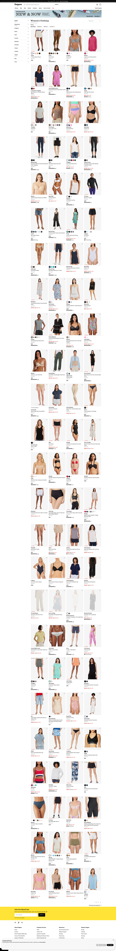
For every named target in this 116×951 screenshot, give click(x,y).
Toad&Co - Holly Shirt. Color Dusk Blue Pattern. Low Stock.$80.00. (39, 117)
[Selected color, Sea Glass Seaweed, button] (67, 232)
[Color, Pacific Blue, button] (69, 160)
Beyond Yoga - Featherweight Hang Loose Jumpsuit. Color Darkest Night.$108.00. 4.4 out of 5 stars (57, 224)
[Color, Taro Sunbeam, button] (71, 232)
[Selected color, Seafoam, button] (50, 855)
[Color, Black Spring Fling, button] (69, 232)
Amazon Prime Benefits (19, 935)
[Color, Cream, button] (69, 374)
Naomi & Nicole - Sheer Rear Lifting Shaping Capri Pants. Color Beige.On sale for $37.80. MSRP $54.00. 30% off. (74, 400)
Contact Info (39, 931)
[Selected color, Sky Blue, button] (85, 892)
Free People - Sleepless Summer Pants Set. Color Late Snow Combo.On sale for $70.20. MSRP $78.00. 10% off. (92, 708)
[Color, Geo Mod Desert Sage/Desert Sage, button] (89, 512)
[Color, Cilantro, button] (75, 160)
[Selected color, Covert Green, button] (67, 855)
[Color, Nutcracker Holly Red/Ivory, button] (85, 512)
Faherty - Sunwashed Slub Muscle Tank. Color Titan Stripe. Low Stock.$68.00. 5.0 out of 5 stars (39, 330)
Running (83, 935)
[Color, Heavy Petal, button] (91, 232)
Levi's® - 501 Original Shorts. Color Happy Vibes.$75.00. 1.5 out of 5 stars (39, 224)
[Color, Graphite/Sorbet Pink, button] (57, 855)
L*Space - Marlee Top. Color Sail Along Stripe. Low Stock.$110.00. (74, 45)
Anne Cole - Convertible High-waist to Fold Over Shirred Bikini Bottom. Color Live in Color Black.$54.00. (57, 504)
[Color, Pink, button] (69, 53)
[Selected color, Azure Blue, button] (85, 89)
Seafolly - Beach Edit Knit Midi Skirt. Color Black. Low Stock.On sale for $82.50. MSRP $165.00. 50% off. (92, 572)
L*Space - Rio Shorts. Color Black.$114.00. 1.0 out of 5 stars (92, 224)
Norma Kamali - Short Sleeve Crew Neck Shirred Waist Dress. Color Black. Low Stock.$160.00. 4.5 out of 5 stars (92, 365)
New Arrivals (84, 933)
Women (45, 26)
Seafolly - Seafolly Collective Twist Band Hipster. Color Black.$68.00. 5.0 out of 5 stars (57, 468)
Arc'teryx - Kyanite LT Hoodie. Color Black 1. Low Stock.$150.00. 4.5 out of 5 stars (92, 189)
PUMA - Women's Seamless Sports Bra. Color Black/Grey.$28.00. (92, 743)
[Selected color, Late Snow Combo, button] (85, 717)
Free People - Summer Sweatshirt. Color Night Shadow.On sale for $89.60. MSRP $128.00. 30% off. (57, 400)
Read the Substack (64, 1)
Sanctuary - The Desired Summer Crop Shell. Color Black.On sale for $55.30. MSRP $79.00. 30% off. (92, 673)
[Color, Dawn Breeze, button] (53, 125)
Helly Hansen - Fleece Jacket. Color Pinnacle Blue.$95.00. (74, 365)
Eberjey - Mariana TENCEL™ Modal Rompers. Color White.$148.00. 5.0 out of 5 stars (74, 294)
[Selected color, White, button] (67, 197)
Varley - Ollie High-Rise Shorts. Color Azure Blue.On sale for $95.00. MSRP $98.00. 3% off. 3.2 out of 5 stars (92, 81)
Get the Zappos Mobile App (20, 933)
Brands (82, 929)
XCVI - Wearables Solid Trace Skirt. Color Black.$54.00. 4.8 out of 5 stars (57, 153)
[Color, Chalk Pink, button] (36, 820)
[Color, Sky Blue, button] (87, 232)
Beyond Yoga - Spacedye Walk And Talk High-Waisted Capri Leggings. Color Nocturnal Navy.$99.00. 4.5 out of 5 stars (39, 153)
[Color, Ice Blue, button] (71, 302)
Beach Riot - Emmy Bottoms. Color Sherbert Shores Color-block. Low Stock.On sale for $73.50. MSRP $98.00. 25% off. (74, 117)
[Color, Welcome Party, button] (40, 232)
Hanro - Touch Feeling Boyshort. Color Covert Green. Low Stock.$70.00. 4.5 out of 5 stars (74, 848)
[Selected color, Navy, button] (32, 89)
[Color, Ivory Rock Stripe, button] (40, 337)
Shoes (82, 937)
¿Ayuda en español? (41, 933)
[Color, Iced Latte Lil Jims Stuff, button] (52, 681)
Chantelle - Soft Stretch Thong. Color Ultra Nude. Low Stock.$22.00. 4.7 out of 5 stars (39, 539)
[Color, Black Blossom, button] (73, 232)
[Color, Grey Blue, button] (52, 53)
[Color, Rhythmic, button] (87, 681)
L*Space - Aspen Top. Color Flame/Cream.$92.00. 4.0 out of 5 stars (74, 468)
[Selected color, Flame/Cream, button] (67, 477)
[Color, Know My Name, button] (34, 232)
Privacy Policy (42, 942)
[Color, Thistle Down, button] (34, 53)
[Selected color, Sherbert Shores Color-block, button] (67, 125)
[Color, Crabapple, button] (73, 160)
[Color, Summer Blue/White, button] (53, 855)
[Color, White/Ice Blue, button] (52, 855)
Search (56, 4)
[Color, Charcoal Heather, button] (38, 820)
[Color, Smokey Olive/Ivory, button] (59, 855)
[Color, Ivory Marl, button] (87, 89)
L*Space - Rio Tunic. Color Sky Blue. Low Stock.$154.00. (92, 883)
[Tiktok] (18, 922)
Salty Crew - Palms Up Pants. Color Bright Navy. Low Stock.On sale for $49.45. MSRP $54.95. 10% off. (74, 777)
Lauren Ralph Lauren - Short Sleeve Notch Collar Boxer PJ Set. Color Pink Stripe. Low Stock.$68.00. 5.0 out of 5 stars (57, 81)
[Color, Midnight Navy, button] (69, 89)
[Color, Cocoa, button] (36, 337)
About (15, 929)
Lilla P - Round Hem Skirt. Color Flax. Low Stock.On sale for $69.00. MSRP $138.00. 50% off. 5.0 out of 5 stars (57, 539)
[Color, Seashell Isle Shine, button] (87, 125)
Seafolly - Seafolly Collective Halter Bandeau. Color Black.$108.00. (92, 468)
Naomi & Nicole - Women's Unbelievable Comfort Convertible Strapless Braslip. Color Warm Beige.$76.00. (57, 708)
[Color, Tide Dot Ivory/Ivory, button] (93, 512)
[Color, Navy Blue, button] (87, 785)
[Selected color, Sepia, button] (50, 53)
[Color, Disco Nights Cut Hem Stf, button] (38, 232)
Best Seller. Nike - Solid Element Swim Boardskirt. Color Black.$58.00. (92, 777)
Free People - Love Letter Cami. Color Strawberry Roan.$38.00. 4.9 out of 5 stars (57, 117)
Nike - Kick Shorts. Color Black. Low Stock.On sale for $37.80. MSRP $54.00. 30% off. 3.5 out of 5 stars (57, 434)
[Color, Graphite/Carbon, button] (69, 613)
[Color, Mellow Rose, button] (36, 53)
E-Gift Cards (62, 937)
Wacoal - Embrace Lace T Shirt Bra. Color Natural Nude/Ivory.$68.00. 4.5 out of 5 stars (39, 365)
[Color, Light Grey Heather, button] (38, 337)
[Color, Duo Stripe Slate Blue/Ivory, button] (91, 512)
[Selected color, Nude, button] (32, 477)
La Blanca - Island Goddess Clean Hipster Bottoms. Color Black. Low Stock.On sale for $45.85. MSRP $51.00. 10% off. (74, 743)
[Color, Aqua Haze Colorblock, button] (36, 785)
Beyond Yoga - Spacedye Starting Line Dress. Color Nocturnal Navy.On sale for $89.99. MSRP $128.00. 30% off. (74, 259)
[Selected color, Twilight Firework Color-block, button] (32, 785)
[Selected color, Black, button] (67, 89)
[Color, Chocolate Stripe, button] (34, 337)
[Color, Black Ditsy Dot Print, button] (34, 681)
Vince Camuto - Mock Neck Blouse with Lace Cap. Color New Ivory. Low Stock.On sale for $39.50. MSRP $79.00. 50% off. (92, 539)
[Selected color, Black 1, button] (85, 125)
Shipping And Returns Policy (43, 935)
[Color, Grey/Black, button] (87, 751)
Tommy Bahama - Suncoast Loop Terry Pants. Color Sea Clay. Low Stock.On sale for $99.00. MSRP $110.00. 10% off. (39, 605)
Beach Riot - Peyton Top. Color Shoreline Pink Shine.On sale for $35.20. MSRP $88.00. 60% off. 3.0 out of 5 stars (39, 883)
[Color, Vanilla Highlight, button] (87, 408)
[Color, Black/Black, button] (34, 267)
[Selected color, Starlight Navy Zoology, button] (50, 302)
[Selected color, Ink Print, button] (32, 681)
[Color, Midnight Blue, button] (69, 477)
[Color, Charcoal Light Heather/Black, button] (87, 160)
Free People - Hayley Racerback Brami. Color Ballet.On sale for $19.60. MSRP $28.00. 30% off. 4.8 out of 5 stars (57, 883)
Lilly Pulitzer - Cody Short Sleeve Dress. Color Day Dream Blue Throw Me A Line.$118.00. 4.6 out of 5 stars (57, 673)
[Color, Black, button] (40, 53)
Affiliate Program (62, 931)
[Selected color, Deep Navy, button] (85, 408)
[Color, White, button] (87, 53)
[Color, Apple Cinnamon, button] (38, 53)
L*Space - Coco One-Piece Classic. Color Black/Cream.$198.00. (39, 572)
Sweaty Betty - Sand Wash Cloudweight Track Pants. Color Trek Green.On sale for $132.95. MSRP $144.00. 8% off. (57, 365)
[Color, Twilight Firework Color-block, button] (69, 125)
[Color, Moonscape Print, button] (36, 681)
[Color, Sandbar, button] (55, 53)
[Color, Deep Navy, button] (69, 855)
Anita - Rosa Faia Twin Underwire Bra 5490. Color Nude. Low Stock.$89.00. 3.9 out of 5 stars (39, 468)
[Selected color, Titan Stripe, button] (32, 337)
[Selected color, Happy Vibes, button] (32, 232)
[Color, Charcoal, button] (52, 160)
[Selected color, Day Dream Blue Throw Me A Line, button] (50, 681)
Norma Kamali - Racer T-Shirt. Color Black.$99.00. (39, 434)
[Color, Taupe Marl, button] (91, 89)
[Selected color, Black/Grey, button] (85, 751)
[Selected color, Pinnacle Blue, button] (67, 374)
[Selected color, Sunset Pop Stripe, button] (85, 53)
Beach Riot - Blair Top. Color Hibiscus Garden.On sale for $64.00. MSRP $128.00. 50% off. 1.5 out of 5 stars (74, 812)
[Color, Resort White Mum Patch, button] (52, 302)
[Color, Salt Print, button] (34, 125)
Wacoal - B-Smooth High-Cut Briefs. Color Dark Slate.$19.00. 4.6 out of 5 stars (39, 812)
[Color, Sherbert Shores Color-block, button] (34, 785)
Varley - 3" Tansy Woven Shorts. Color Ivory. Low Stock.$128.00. (39, 45)
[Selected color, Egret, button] (67, 160)
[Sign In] (97, 4)
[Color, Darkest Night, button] (34, 160)
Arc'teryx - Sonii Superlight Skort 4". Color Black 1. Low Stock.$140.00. (57, 812)
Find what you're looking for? (94, 905)
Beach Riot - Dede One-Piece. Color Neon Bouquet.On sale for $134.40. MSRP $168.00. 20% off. (74, 708)
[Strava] (22, 922)
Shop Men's (97, 16)
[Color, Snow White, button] (34, 443)
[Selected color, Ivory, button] (32, 53)
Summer (51, 26)
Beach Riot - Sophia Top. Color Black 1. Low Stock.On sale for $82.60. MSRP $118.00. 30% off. (92, 117)
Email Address (19, 914)
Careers (16, 931)
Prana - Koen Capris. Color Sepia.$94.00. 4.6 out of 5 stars (57, 45)
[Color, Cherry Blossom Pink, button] (85, 337)
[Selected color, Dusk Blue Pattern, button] (32, 125)
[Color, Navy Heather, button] (87, 717)
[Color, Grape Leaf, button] (53, 53)
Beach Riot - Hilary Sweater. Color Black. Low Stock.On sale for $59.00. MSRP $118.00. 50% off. (92, 294)
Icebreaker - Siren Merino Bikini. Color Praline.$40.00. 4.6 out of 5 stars (39, 259)
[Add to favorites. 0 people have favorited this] (47, 30)
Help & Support (98, 8)
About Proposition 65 (41, 937)
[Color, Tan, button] (87, 302)
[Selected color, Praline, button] (32, 267)
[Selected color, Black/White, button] (85, 160)
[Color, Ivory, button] (52, 125)
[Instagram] (15, 922)
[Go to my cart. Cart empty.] (100, 4)
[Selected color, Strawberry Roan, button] (50, 125)
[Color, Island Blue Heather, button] (53, 267)
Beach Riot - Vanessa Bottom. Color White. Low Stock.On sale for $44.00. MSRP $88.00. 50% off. (57, 189)
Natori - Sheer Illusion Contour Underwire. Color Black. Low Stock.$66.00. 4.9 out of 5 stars (57, 572)
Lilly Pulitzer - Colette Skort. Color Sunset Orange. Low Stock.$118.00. (74, 673)
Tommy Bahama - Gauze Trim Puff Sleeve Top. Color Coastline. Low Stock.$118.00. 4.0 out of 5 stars (74, 572)
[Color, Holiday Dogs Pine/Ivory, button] (87, 512)
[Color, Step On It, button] (42, 232)
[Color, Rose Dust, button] (69, 337)
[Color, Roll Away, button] (36, 232)
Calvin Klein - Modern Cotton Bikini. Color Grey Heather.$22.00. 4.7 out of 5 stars (57, 639)
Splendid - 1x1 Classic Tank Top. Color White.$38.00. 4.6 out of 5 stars (74, 189)
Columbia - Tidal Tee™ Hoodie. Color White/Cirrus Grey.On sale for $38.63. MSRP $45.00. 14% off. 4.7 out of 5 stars (57, 777)
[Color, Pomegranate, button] (57, 125)
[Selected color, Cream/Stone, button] (67, 613)
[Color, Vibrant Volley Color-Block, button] (71, 125)
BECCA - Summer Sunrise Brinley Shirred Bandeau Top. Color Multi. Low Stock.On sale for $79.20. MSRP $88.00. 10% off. (39, 848)
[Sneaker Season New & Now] (58, 13)
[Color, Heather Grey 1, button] (71, 197)
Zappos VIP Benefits (18, 937)
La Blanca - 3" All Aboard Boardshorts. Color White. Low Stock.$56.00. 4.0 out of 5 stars (92, 848)
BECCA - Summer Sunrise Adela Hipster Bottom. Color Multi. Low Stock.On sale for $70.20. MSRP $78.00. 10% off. (74, 883)
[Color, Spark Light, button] (55, 125)
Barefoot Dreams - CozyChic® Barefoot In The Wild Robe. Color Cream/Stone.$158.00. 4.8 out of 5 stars (74, 605)
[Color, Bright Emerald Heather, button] (52, 267)
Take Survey (61, 935)
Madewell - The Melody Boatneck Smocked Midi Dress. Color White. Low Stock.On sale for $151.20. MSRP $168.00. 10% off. (39, 294)
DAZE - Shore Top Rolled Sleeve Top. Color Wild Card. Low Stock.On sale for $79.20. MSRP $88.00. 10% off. (39, 743)
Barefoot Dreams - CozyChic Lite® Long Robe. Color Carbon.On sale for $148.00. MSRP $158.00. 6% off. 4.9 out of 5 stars (92, 605)
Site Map (61, 933)
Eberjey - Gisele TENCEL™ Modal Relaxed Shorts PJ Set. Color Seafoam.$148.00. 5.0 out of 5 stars (57, 848)
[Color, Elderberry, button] (36, 125)
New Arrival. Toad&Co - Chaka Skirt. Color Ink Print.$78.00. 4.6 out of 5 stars (39, 673)
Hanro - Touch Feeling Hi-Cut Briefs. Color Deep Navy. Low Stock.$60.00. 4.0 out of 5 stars (92, 400)
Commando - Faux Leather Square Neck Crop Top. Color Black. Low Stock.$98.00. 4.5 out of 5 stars (74, 504)
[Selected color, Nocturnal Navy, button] (32, 160)
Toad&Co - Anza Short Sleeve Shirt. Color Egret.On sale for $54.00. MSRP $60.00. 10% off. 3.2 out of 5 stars (74, 153)
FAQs (38, 929)
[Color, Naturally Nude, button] (40, 820)
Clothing (39, 26)
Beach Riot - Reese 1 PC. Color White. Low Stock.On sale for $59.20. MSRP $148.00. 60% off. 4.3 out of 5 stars (92, 259)
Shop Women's (89, 16)
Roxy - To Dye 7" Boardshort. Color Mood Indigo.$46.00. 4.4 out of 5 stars (74, 639)
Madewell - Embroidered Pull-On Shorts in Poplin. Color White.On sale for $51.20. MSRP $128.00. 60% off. (39, 504)
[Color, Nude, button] (87, 820)
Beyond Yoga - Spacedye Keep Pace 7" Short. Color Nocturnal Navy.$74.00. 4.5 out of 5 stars (57, 259)
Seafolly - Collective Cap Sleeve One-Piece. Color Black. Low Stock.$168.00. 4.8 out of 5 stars (74, 434)
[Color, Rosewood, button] (34, 477)
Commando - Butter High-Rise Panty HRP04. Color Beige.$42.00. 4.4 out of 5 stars (39, 400)
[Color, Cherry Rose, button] (34, 89)
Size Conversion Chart (64, 929)
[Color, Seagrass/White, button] (55, 855)
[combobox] (38, 4)
